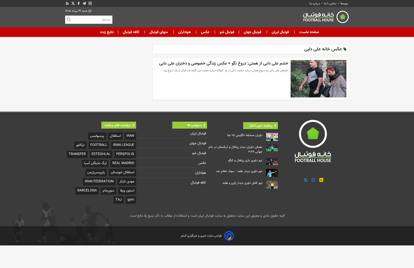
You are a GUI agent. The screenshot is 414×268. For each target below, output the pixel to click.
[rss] (67, 3)
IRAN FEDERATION (99, 181)
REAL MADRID (123, 163)
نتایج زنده (107, 32)
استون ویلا (127, 190)
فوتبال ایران (280, 32)
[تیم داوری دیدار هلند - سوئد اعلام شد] (272, 173)
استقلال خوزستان (122, 172)
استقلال (115, 136)
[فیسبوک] (78, 3)
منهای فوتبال (159, 32)
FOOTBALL (98, 145)
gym (130, 199)
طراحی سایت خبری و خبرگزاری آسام (201, 236)
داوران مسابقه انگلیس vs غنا (244, 135)
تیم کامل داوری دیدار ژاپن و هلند (242, 183)
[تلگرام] (84, 3)
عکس (205, 32)
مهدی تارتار (126, 181)
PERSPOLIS (125, 154)
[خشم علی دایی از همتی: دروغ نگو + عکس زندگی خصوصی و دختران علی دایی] (318, 78)
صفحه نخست (308, 32)
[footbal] (313, 140)
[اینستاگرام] (90, 3)
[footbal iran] (299, 18)
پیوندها (344, 3)
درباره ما (315, 3)
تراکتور (80, 145)
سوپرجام (108, 190)
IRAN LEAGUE (123, 145)
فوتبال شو (226, 32)
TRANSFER (77, 154)
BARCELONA (87, 190)
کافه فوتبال (131, 32)
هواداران (184, 32)
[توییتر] (305, 180)
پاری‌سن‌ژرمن (96, 172)
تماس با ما (330, 3)
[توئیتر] (73, 3)
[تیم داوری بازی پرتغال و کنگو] (272, 161)
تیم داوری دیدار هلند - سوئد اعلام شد (239, 171)
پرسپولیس (97, 136)
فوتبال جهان (252, 32)
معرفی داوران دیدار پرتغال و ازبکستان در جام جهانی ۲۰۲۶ (235, 149)
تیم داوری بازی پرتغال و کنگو (245, 160)
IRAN (130, 136)
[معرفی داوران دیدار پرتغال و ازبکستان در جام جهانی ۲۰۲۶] (272, 148)
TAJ (118, 199)
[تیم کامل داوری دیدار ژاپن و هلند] (272, 185)
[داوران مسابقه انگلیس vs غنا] (272, 137)
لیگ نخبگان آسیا (95, 163)
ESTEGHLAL (101, 154)
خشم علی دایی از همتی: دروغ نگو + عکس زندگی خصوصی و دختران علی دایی (223, 63)
